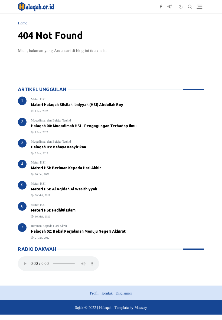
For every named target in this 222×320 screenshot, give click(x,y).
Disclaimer (124, 293)
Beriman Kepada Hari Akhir (49, 225)
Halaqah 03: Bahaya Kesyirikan (58, 147)
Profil (94, 293)
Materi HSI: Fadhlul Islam (53, 210)
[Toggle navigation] (199, 6)
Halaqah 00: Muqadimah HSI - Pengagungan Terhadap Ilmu (83, 126)
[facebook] (160, 7)
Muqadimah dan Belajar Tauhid (51, 120)
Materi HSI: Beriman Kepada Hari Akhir (66, 168)
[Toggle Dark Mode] (180, 6)
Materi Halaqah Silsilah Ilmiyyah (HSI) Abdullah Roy (77, 105)
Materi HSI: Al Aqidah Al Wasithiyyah (64, 189)
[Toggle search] (190, 7)
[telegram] (169, 7)
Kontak (107, 293)
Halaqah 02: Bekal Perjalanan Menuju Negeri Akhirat (78, 231)
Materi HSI (38, 99)
